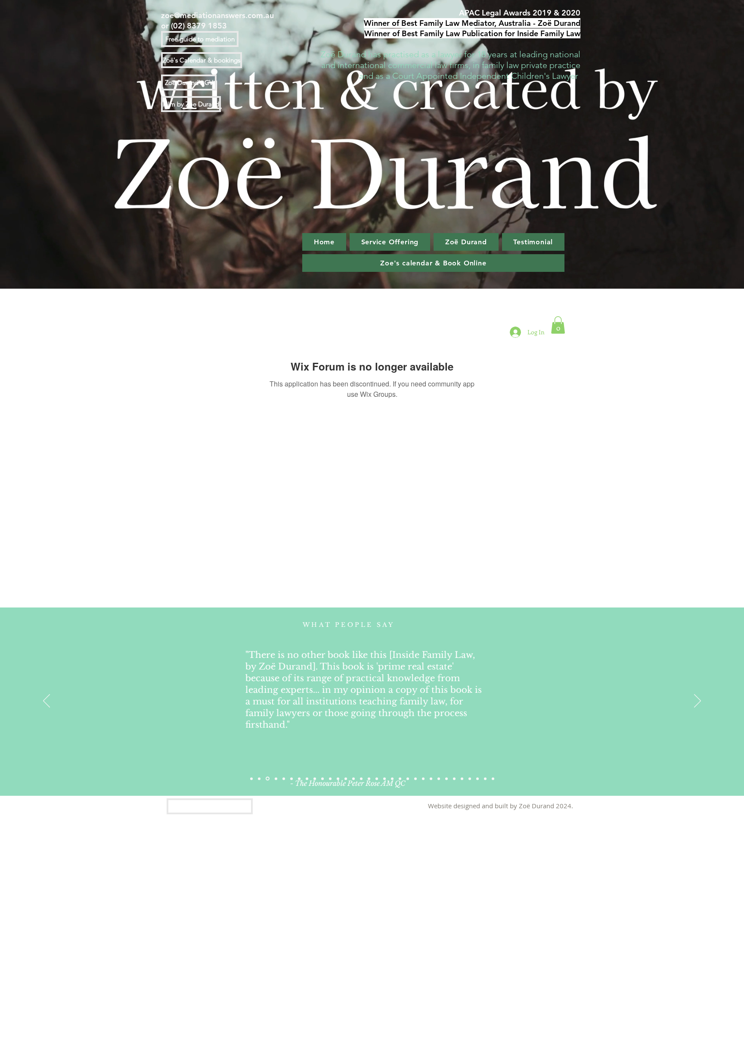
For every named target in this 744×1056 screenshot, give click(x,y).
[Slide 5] (307, 778)
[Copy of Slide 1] (283, 778)
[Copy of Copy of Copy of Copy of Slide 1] (314, 778)
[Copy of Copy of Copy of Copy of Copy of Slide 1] (361, 778)
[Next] (697, 701)
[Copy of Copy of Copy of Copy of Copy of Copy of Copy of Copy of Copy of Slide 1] (392, 778)
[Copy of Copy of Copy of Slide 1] (299, 778)
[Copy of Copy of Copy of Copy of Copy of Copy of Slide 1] (369, 778)
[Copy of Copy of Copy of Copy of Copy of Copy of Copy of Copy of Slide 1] (384, 778)
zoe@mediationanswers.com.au (217, 15)
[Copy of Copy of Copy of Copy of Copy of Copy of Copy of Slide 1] (376, 778)
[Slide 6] (276, 778)
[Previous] (46, 701)
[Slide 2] (259, 778)
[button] (558, 325)
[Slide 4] (438, 778)
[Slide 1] (251, 778)
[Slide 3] (268, 779)
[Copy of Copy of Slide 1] (291, 778)
